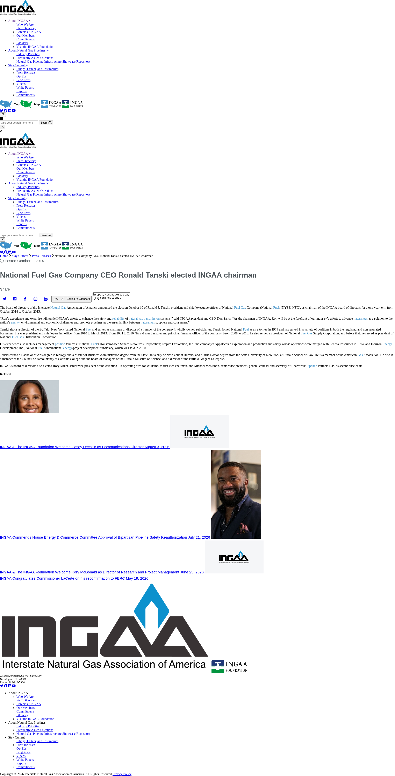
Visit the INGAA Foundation (35, 46)
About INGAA (18, 20)
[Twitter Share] (5, 299)
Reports (21, 91)
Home (4, 256)
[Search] (3, 115)
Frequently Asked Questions (34, 58)
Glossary (22, 43)
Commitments (25, 39)
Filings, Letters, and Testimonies (37, 69)
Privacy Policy (122, 774)
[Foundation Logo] (229, 672)
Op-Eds (21, 76)
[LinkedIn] (10, 110)
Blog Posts (23, 80)
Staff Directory (26, 28)
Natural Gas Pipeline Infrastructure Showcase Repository (53, 61)
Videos (21, 84)
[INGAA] (18, 13)
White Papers (25, 87)
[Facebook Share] (26, 299)
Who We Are (25, 24)
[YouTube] (14, 110)
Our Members (25, 35)
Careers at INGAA (28, 32)
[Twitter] (2, 110)
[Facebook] (6, 110)
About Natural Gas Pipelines (27, 50)
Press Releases (25, 72)
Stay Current (17, 65)
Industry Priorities (28, 54)
